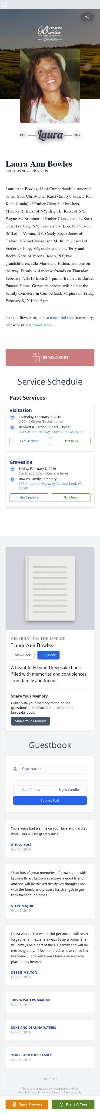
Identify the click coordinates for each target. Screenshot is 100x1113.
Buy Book (48, 655)
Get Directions (29, 441)
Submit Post (50, 800)
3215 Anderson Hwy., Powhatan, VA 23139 (51, 431)
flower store (42, 325)
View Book (23, 655)
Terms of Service (62, 1092)
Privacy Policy (37, 1092)
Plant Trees (70, 441)
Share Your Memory (30, 721)
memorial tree (61, 317)
